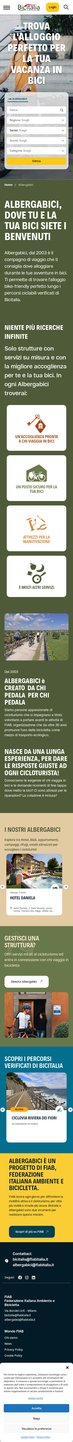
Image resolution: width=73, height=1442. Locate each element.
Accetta (36, 1408)
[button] (67, 1367)
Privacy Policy (43, 1437)
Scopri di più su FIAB (29, 1231)
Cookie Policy (28, 1437)
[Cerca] (66, 7)
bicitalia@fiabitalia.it (31, 1259)
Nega (36, 1418)
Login (52, 7)
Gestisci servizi (35, 1398)
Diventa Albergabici (24, 981)
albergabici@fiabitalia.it (33, 1265)
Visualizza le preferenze (36, 1428)
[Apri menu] (6, 7)
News (8, 1343)
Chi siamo (11, 1337)
